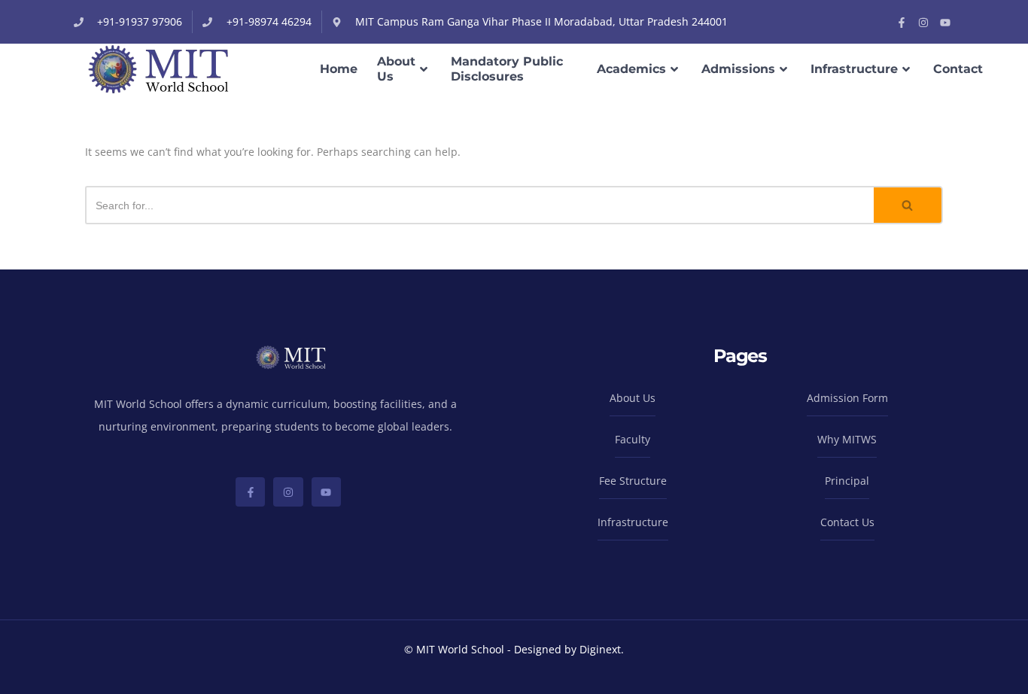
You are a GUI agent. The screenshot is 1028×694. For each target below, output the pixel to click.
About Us (396, 69)
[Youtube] (945, 22)
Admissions (738, 69)
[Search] (908, 205)
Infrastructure (854, 69)
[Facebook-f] (901, 22)
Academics (631, 69)
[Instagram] (923, 22)
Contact (958, 69)
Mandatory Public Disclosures (507, 69)
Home (338, 69)
